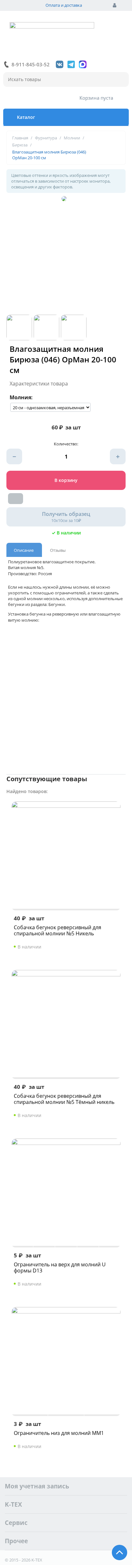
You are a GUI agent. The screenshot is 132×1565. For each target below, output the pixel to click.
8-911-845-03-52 (31, 64)
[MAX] (82, 64)
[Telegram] (71, 64)
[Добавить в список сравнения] (15, 498)
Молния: (21, 397)
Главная (20, 138)
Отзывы (58, 550)
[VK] (59, 64)
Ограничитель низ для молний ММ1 (59, 1433)
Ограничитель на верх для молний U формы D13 (60, 1268)
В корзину (66, 480)
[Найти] (121, 80)
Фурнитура (46, 138)
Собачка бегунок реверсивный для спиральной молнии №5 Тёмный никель (64, 1099)
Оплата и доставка (63, 5)
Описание (24, 550)
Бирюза (20, 145)
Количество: (66, 444)
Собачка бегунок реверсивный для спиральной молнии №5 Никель (57, 930)
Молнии (72, 138)
